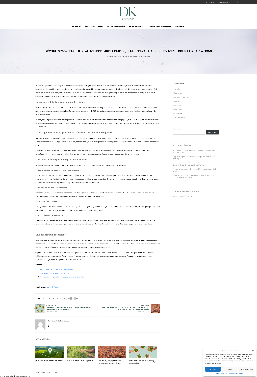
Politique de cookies (221, 373)
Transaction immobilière (160, 26)
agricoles (109, 108)
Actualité (179, 26)
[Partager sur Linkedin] (61, 298)
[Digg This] (69, 298)
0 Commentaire (145, 56)
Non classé (178, 110)
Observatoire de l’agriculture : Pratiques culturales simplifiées (61, 277)
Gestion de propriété (116, 26)
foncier (176, 101)
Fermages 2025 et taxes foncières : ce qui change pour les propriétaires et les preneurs (194, 176)
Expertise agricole (137, 26)
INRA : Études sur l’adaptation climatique (54, 273)
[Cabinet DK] (128, 22)
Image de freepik (53, 287)
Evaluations (178, 93)
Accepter (213, 369)
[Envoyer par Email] (72, 298)
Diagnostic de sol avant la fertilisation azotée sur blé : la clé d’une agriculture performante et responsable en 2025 (110, 362)
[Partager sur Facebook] (49, 298)
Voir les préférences (246, 369)
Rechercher (177, 129)
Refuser (229, 369)
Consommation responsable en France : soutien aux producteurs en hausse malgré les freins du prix (142, 362)
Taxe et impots (179, 118)
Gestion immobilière (94, 26)
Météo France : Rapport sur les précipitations (56, 270)
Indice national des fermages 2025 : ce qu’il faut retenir (49, 361)
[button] (253, 351)
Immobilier (178, 105)
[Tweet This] (53, 298)
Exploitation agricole (52, 311)
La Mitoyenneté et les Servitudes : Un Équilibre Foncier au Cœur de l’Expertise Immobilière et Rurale (194, 164)
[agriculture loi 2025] (81, 358)
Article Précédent (70, 307)
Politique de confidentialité (235, 373)
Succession (178, 114)
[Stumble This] (65, 298)
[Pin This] (57, 298)
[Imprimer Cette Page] (76, 298)
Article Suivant (125, 307)
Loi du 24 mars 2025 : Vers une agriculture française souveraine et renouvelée (80, 361)
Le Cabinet (76, 26)
